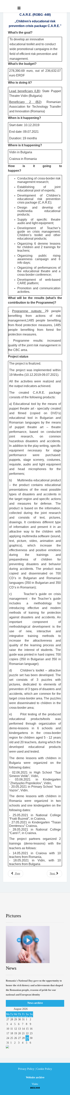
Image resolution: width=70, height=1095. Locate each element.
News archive (35, 1002)
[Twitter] (25, 906)
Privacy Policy (26, 1068)
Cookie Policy (44, 1068)
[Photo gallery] (35, 944)
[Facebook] (12, 906)
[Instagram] (53, 906)
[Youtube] (39, 906)
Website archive (35, 1077)
